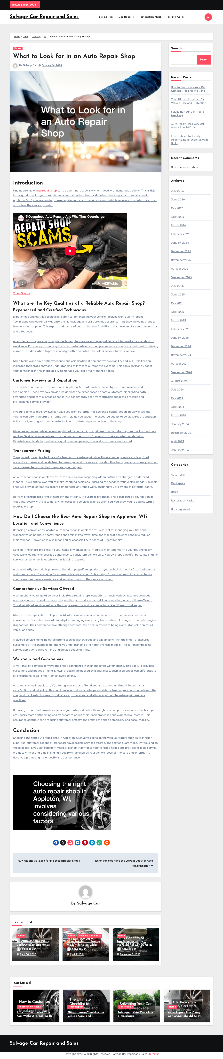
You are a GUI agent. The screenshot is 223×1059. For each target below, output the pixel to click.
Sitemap (154, 1054)
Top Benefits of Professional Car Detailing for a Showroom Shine (135, 945)
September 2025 (181, 277)
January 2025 (180, 337)
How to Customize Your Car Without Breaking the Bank (35, 1016)
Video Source (21, 293)
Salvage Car (30, 65)
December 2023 (181, 432)
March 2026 (178, 225)
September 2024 (181, 372)
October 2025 (179, 268)
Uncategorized (180, 509)
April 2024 (177, 406)
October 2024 (179, 363)
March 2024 (178, 415)
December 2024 (181, 346)
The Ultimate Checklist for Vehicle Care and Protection (85, 1016)
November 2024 (181, 355)
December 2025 (181, 251)
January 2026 (180, 242)
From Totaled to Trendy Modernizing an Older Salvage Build (83, 945)
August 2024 (179, 380)
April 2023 (177, 441)
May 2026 (177, 208)
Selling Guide (176, 17)
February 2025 (180, 329)
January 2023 (180, 450)
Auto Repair (178, 474)
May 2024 (177, 398)
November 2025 (181, 260)
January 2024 (180, 424)
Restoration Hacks (151, 17)
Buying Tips (106, 17)
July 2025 (177, 285)
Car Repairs (126, 17)
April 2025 (177, 311)
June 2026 (178, 199)
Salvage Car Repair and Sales (44, 16)
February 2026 (180, 234)
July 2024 (177, 389)
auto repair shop (46, 190)
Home (17, 48)
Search (177, 48)
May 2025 (177, 303)
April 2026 (177, 216)
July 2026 (177, 190)
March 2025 (178, 320)
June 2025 (178, 294)
